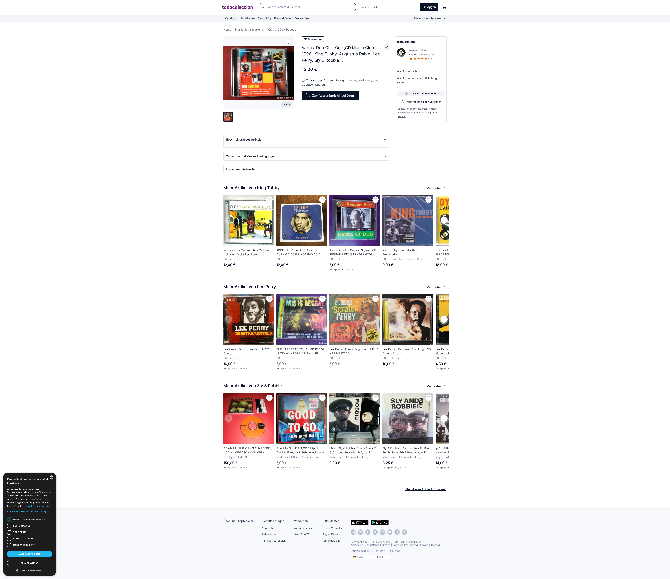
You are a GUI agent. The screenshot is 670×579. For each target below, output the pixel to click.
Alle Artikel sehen (408, 71)
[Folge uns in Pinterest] (382, 532)
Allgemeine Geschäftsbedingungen (370, 544)
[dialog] (29, 524)
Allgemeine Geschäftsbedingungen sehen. (418, 114)
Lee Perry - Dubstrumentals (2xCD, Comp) (246, 351)
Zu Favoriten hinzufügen (423, 93)
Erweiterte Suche (369, 7)
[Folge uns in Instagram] (353, 532)
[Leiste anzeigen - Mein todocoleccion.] (444, 18)
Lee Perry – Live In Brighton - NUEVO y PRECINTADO (353, 351)
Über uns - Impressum (238, 521)
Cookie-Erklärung (430, 544)
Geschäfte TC (302, 534)
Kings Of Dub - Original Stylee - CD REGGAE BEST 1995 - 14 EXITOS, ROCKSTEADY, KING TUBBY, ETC (352, 252)
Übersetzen (315, 39)
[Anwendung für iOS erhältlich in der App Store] (359, 522)
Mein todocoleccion (427, 18)
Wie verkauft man (304, 528)
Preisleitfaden (283, 18)
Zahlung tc (267, 528)
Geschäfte (264, 18)
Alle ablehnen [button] (30, 562)
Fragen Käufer (330, 534)
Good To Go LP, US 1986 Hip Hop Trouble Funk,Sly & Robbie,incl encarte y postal (301, 450)
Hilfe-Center (330, 521)
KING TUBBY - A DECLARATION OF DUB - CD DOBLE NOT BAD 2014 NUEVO (299, 252)
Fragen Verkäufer (332, 528)
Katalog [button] (230, 18)
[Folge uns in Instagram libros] (360, 532)
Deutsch (361, 557)
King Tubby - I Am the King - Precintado (401, 252)
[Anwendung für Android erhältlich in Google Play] (380, 522)
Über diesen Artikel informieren (425, 489)
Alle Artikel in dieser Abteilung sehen (417, 80)
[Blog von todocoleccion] (404, 532)
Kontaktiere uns (331, 540)
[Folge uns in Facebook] (367, 532)
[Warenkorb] (444, 7)
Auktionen (248, 18)
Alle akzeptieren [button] (29, 553)
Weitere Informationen (39, 506)
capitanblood (406, 41)
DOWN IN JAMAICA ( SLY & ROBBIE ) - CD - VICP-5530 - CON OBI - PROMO (247, 450)
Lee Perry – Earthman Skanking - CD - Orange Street (407, 351)
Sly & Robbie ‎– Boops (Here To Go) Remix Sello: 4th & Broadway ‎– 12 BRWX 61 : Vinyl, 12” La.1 (405, 450)
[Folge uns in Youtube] (389, 532)
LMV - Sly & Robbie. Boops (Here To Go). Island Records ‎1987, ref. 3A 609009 (353, 450)
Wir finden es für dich (273, 540)
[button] (306, 139)
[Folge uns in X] (375, 532)
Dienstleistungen (272, 521)
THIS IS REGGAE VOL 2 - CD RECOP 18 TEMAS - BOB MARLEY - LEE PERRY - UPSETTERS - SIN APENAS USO (300, 351)
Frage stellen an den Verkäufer (423, 101)
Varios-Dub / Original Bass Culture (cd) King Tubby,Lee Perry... (246, 252)
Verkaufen (302, 18)
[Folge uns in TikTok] (397, 532)
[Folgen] (288, 42)
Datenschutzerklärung (405, 544)
